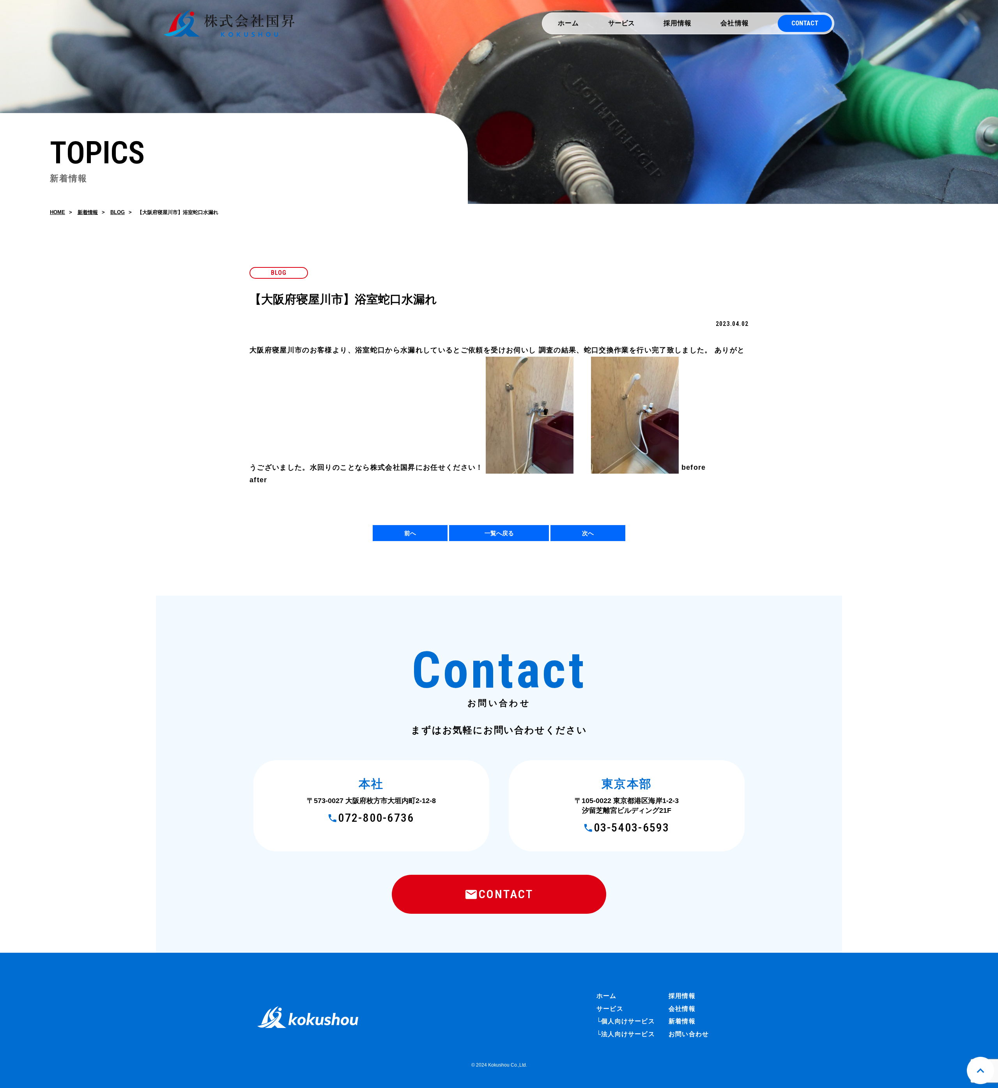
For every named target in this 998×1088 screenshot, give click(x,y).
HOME (57, 212)
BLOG (117, 212)
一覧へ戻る (499, 533)
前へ (410, 533)
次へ (588, 533)
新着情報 (88, 212)
